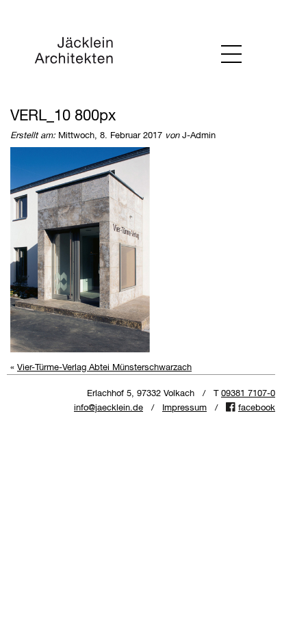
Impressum (184, 408)
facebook (256, 408)
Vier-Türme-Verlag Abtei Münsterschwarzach (104, 367)
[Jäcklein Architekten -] (73, 53)
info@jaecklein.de (108, 408)
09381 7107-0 (248, 393)
